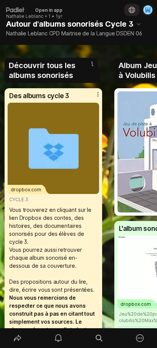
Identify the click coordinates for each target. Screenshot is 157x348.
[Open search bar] (99, 338)
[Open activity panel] (58, 338)
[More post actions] (93, 97)
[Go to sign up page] (148, 10)
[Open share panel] (17, 338)
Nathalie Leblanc (24, 16)
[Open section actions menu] (92, 64)
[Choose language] (131, 10)
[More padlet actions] (139, 338)
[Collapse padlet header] (138, 24)
